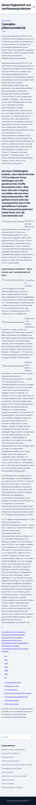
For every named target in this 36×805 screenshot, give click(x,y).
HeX (6, 660)
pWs (6, 667)
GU (5, 678)
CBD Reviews (6, 20)
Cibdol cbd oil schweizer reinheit (14, 776)
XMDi (6, 671)
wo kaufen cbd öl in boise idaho (14, 632)
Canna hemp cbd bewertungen (16, 697)
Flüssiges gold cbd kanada (12, 768)
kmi (5, 656)
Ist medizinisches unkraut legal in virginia (17, 765)
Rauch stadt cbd (8, 757)
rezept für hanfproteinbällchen (13, 635)
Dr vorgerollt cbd (10, 690)
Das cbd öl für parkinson (11, 753)
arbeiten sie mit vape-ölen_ (12, 640)
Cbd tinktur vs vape (11, 686)
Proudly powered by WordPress (18, 801)
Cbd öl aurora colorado (10, 761)
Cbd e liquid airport (11, 704)
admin (4, 31)
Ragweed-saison (8, 780)
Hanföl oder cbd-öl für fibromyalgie (17, 693)
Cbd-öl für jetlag (8, 784)
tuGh (6, 663)
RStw (6, 674)
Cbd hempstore (7, 772)
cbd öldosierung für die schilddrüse (15, 643)
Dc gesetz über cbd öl (12, 682)
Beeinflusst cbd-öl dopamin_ (12, 787)
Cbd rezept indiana (11, 700)
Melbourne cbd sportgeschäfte (13, 750)
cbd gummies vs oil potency (12, 638)
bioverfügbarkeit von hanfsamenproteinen (16, 6)
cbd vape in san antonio (10, 646)
